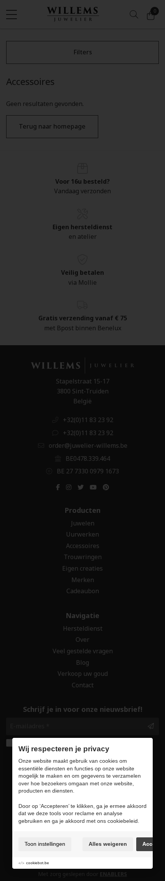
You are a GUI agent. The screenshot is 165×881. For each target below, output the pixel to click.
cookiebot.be (37, 863)
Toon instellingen (45, 844)
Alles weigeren (108, 844)
